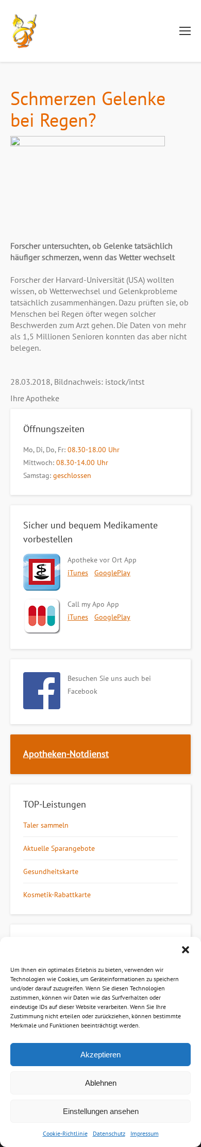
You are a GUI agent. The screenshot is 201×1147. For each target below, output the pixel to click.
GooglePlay (112, 572)
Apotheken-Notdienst (66, 754)
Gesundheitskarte (50, 871)
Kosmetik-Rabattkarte (57, 894)
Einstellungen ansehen (101, 1111)
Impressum (144, 1133)
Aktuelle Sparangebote (59, 848)
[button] (185, 950)
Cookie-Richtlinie (65, 1133)
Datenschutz (109, 1133)
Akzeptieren (100, 1054)
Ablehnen (100, 1082)
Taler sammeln (46, 825)
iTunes (78, 572)
